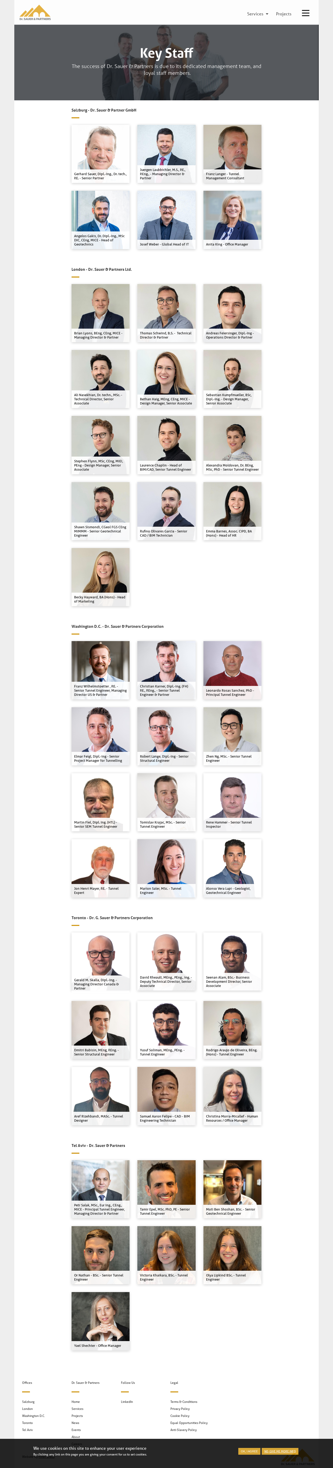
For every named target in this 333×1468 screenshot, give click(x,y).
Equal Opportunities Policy (189, 1423)
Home (76, 1401)
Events (76, 1430)
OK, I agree (249, 1451)
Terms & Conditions (183, 1401)
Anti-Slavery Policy (183, 1430)
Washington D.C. (33, 1416)
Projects (77, 1416)
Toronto (27, 1423)
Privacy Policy (180, 1408)
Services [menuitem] (255, 14)
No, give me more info (280, 1451)
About (76, 1437)
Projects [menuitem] (283, 14)
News (75, 1423)
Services (77, 1408)
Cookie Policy (179, 1416)
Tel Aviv (27, 1430)
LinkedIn (127, 1401)
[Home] (34, 12)
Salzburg (28, 1401)
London (27, 1408)
